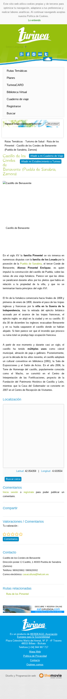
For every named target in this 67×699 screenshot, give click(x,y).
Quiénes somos (34, 664)
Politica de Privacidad (35, 656)
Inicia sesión (10, 492)
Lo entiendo (34, 20)
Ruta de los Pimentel (17, 594)
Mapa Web (35, 651)
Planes (11, 77)
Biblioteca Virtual (17, 92)
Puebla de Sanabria (31, 263)
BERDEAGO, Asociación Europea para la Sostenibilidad (37, 635)
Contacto (35, 660)
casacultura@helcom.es (36, 574)
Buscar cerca (13, 479)
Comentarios (11, 539)
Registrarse (14, 106)
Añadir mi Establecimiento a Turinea (40, 161)
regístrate (29, 492)
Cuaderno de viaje (18, 99)
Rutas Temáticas (17, 70)
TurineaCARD (15, 84)
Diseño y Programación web (21, 675)
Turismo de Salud (34, 141)
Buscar (11, 113)
